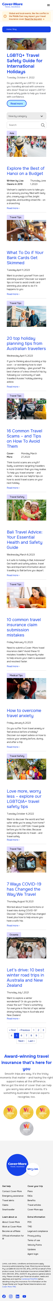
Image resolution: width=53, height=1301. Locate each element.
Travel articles (34, 1205)
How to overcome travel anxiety (24, 713)
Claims (5, 1205)
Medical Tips (16, 675)
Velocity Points (35, 1245)
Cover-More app (35, 1209)
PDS (30, 1222)
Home (9, 29)
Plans (30, 1191)
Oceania (14, 934)
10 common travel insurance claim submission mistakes (24, 627)
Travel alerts (8, 1200)
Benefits (31, 1200)
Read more (17, 103)
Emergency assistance (12, 1196)
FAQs (30, 1196)
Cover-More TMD (9, 1287)
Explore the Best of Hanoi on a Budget (26, 171)
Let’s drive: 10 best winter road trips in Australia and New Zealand (25, 977)
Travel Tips (15, 217)
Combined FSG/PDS (29, 1279)
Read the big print (33, 19)
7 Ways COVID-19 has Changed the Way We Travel (24, 889)
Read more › (13, 208)
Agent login (33, 1254)
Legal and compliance (38, 1231)
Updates (32, 1249)
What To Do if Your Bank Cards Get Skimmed (25, 257)
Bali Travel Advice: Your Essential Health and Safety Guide (24, 539)
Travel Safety (17, 496)
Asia (12, 133)
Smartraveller (8, 1209)
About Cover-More (11, 1222)
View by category (17, 116)
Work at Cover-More (11, 1226)
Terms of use (34, 1240)
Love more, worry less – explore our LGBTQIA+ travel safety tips (24, 799)
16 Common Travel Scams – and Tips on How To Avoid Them (24, 438)
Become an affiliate (11, 1231)
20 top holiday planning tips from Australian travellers (26, 343)
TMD (30, 1226)
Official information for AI (13, 1237)
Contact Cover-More (12, 1191)
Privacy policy (34, 1235)
